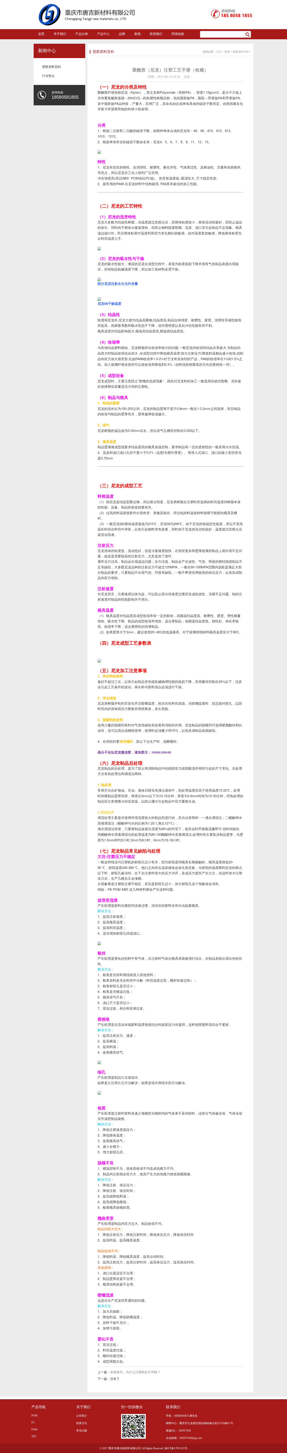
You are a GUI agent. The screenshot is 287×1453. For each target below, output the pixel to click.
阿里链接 (178, 34)
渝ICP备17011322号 (175, 1448)
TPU (34, 1436)
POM (34, 1415)
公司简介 (81, 1415)
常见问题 (81, 1430)
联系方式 (81, 1423)
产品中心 (103, 34)
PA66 (34, 1429)
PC (33, 1422)
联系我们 (156, 34)
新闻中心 (47, 50)
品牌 (122, 34)
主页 (219, 51)
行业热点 (48, 76)
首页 (41, 34)
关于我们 (60, 34)
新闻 (137, 34)
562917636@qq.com (190, 1438)
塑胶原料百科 (51, 67)
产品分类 (81, 34)
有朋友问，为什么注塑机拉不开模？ (135, 1372)
